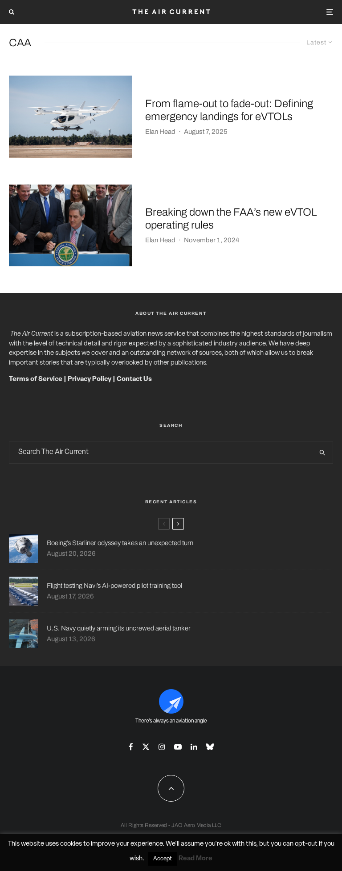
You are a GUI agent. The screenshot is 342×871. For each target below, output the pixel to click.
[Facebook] (131, 747)
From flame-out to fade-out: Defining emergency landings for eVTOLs (229, 110)
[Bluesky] (210, 747)
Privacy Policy (89, 379)
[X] (146, 747)
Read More (195, 858)
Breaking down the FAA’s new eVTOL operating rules (231, 218)
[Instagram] (162, 747)
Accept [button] (162, 859)
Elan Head (160, 131)
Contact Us (134, 379)
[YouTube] (178, 747)
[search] (322, 452)
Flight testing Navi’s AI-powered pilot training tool (114, 585)
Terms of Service (35, 379)
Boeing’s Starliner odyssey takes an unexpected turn (120, 542)
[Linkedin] (194, 747)
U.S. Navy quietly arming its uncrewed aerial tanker (119, 628)
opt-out (306, 844)
